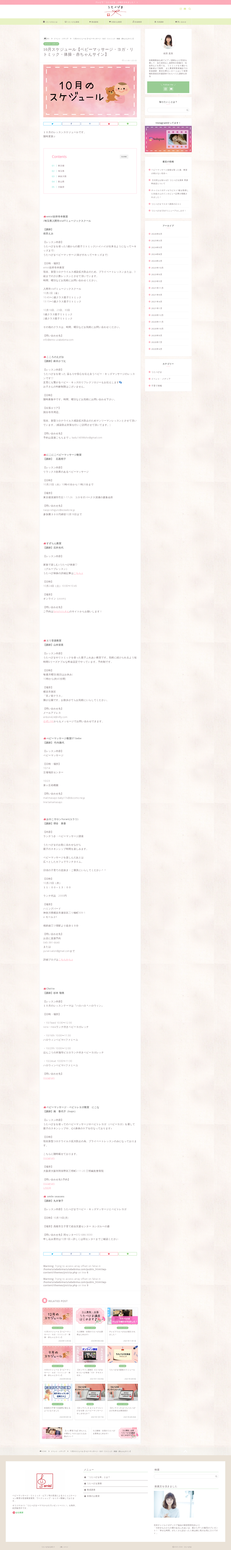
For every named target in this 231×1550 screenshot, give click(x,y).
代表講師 (160, 22)
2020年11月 (157, 321)
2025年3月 (156, 240)
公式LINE (48, 721)
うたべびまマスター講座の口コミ (166, 204)
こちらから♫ (65, 959)
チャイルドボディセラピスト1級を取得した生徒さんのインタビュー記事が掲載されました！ (170, 193)
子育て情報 (156, 385)
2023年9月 (156, 274)
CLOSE (124, 156)
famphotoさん (61, 611)
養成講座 (94, 22)
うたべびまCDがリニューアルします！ (168, 210)
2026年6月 (156, 233)
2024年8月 (156, 254)
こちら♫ (78, 573)
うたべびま (156, 372)
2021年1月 (156, 308)
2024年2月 (156, 261)
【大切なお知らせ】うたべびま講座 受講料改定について (169, 182)
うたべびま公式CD (48, 1547)
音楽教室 (138, 22)
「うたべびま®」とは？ (98, 1477)
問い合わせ (182, 22)
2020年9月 (156, 335)
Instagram (49, 1078)
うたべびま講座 (73, 22)
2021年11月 (157, 288)
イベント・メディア (51, 44)
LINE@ (47, 1187)
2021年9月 (156, 294)
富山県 (61, 181)
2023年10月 (157, 267)
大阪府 (61, 187)
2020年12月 (157, 315)
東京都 (61, 165)
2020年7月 (156, 342)
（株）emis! (63, 1547)
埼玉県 (61, 171)
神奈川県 (62, 176)
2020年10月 (157, 328)
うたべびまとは (51, 22)
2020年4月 (156, 349)
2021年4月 (156, 301)
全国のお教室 (116, 22)
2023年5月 (156, 281)
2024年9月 (156, 247)
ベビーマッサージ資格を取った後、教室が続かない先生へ (169, 172)
